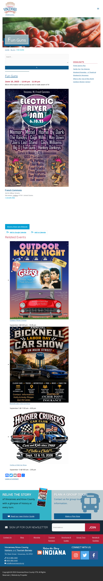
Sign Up (51, 310)
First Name (27, 289)
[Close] (78, 267)
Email (25, 280)
